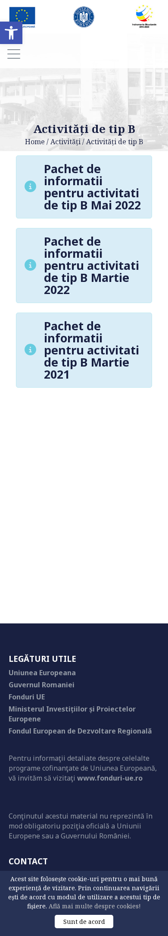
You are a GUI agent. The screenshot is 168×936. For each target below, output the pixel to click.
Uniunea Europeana (42, 672)
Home (35, 141)
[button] (11, 33)
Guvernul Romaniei (42, 684)
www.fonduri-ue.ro (110, 778)
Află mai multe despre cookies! (95, 906)
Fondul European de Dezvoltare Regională (80, 731)
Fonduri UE (27, 697)
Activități (65, 141)
